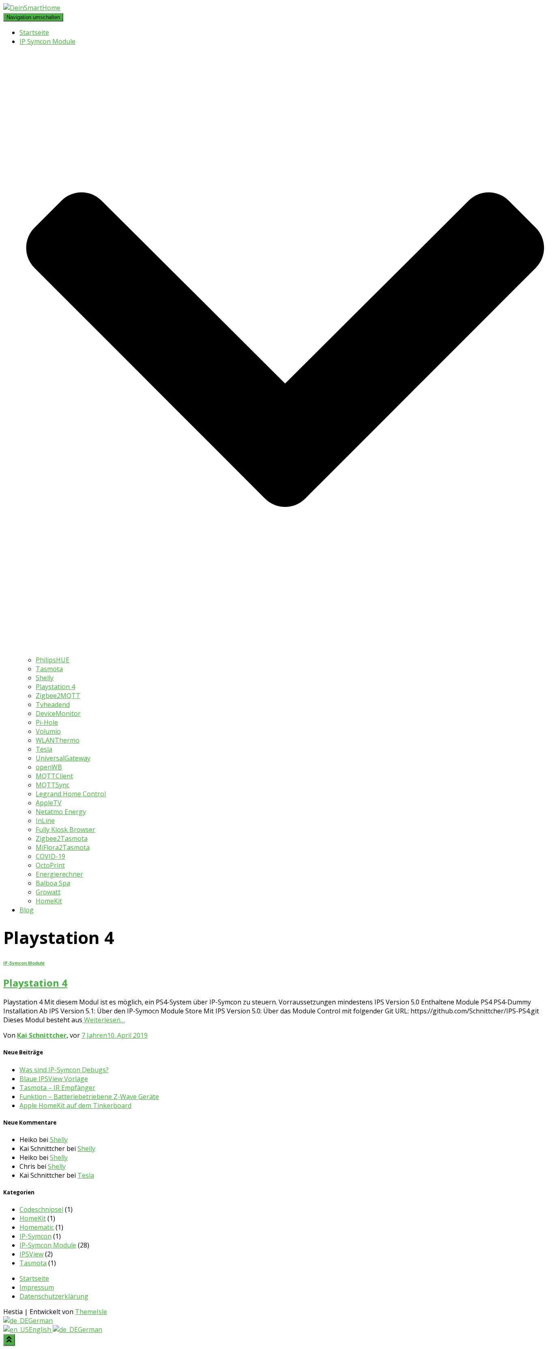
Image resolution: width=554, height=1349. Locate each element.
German (40, 1320)
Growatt (48, 892)
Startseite (34, 32)
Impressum (36, 1287)
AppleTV (49, 802)
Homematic (36, 1227)
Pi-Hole (47, 722)
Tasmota (49, 668)
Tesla (44, 749)
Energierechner (59, 874)
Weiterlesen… (103, 1019)
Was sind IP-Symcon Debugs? (64, 1069)
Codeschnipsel (41, 1209)
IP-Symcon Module (24, 963)
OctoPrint (50, 865)
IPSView (31, 1254)
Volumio (48, 731)
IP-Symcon (35, 1236)
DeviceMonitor (58, 713)
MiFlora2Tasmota (63, 847)
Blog (26, 909)
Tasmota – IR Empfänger (57, 1087)
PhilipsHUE (52, 659)
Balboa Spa (53, 883)
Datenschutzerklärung (53, 1296)
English (41, 1329)
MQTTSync (52, 784)
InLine (45, 820)
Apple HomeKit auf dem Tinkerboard (75, 1105)
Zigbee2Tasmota (62, 838)
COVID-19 (50, 856)
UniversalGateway (63, 758)
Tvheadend (53, 704)
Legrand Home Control (71, 793)
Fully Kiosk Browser (65, 829)
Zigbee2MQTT (58, 695)
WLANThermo (57, 740)
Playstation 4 (55, 686)
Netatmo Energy (61, 811)
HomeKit (49, 900)
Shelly (45, 677)
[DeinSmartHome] (31, 7)
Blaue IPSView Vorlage (53, 1078)
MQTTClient (54, 775)
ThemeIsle (91, 1311)
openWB (49, 767)
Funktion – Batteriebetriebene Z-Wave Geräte (89, 1096)
